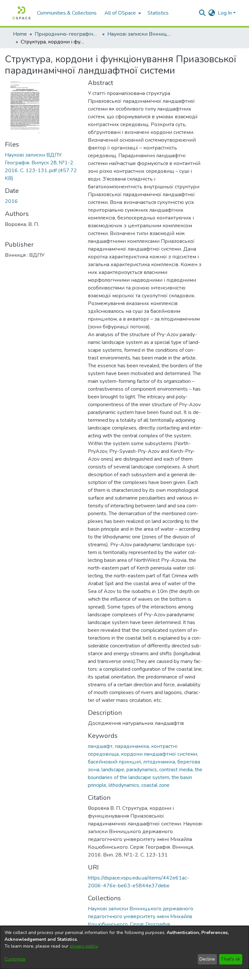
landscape (112, 769)
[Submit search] (202, 13)
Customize (15, 959)
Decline (207, 959)
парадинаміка (132, 746)
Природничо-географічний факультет (67, 34)
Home (20, 34)
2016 (11, 201)
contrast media (176, 769)
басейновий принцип (114, 761)
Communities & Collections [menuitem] (67, 13)
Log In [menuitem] (225, 13)
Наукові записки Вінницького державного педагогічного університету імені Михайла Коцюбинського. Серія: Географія (139, 34)
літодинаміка (159, 761)
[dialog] (124, 947)
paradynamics (141, 769)
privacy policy (83, 946)
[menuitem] (122, 13)
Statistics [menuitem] (158, 13)
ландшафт (100, 746)
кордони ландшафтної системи (159, 754)
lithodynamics (124, 785)
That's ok (230, 959)
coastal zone (155, 785)
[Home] (21, 12)
